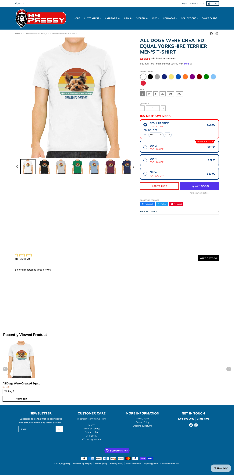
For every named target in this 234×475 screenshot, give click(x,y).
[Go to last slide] (17, 166)
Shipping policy (151, 463)
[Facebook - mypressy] (211, 33)
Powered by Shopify (82, 463)
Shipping (145, 58)
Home (17, 33)
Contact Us (203, 418)
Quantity (144, 103)
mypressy (65, 463)
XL (162, 94)
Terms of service (133, 463)
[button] (27, 166)
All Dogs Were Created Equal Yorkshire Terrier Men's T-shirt (21, 383)
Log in (185, 3)
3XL (179, 94)
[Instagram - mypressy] (217, 33)
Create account (197, 3)
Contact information (169, 463)
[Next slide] (133, 166)
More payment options (199, 193)
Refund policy (101, 463)
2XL (170, 94)
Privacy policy (116, 463)
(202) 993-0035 (186, 418)
